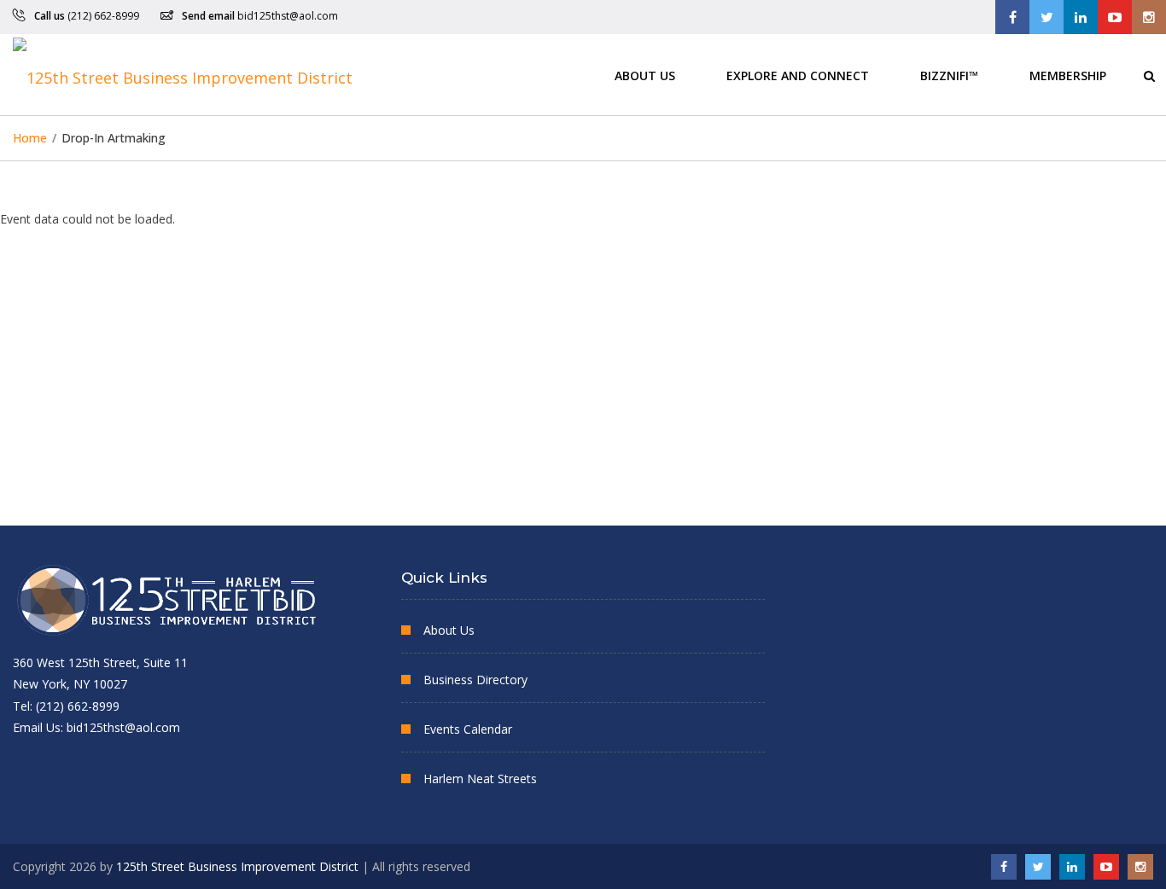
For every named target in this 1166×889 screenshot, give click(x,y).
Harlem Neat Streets (480, 778)
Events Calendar (467, 729)
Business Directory (475, 679)
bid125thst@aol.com (287, 16)
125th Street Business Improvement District (237, 866)
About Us (645, 75)
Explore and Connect (797, 75)
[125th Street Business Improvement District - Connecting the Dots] (182, 74)
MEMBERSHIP (1067, 75)
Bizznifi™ (949, 75)
